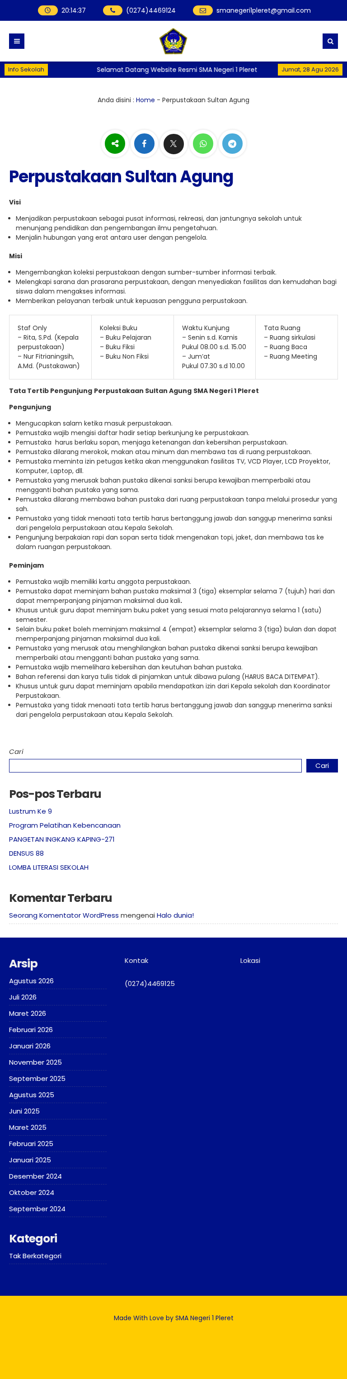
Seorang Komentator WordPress (64, 915)
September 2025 (37, 1078)
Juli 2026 (23, 997)
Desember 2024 (35, 1176)
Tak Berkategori (35, 1256)
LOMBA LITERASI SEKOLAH (49, 867)
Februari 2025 (31, 1143)
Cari (16, 751)
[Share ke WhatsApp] (204, 144)
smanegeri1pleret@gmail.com (263, 10)
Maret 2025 (28, 1127)
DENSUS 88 (26, 853)
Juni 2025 (24, 1111)
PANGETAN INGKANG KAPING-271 (62, 839)
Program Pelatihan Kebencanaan (65, 825)
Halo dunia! (175, 915)
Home (145, 99)
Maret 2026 (27, 1013)
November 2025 (35, 1062)
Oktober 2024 (31, 1192)
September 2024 (37, 1208)
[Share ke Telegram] (232, 144)
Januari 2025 (30, 1160)
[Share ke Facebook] (145, 144)
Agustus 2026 (31, 981)
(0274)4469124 (151, 10)
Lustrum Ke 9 (30, 811)
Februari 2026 (31, 1029)
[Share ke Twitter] (174, 144)
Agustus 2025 (31, 1094)
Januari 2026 (30, 1046)
